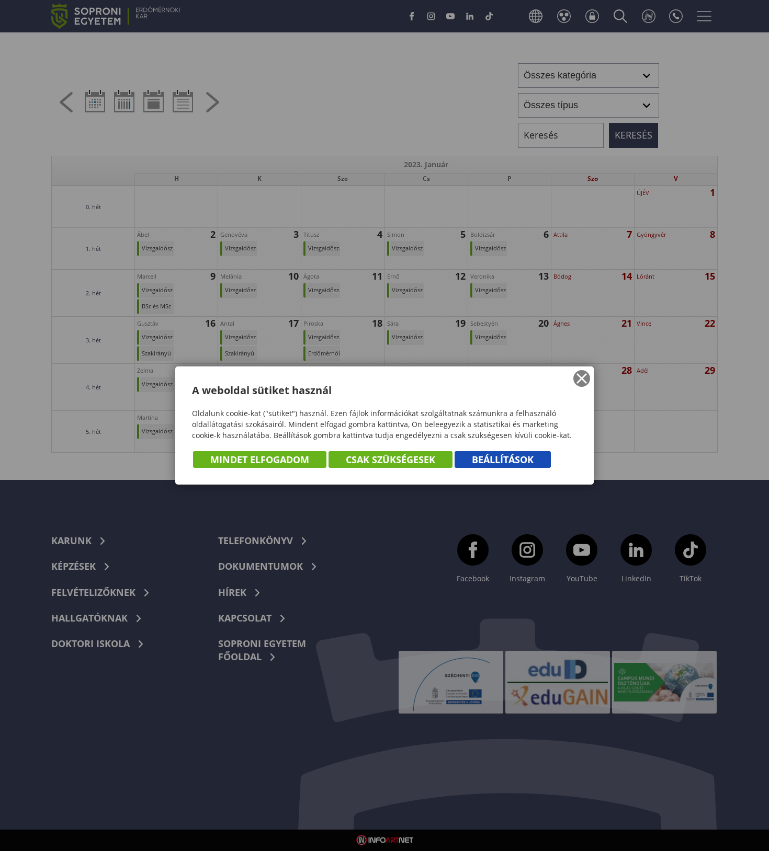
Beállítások (503, 459)
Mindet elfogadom (259, 459)
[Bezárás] (581, 378)
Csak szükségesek (390, 459)
